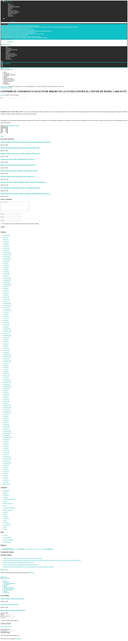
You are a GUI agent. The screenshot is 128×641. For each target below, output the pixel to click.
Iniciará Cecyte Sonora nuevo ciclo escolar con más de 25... (18, 165)
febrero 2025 (7, 273)
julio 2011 (6, 477)
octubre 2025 (7, 256)
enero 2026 (6, 250)
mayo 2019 (6, 420)
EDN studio (31, 572)
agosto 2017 (6, 465)
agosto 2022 (6, 337)
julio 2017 (6, 467)
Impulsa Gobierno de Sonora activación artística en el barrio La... (21, 153)
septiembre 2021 (7, 360)
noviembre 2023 (7, 305)
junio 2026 (6, 239)
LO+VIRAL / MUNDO (13, 12)
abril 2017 (6, 473)
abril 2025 (6, 269)
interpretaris (16, 549)
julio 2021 (6, 365)
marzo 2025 (6, 271)
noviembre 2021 (7, 356)
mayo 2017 (6, 471)
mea (25, 549)
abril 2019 (6, 422)
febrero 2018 (7, 452)
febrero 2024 (7, 299)
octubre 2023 (7, 307)
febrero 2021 (7, 375)
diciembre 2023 (7, 303)
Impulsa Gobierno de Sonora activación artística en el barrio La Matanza (18, 29)
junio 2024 (6, 290)
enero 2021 (6, 377)
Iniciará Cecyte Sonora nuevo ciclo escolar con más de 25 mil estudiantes (18, 32)
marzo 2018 (6, 450)
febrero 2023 (7, 324)
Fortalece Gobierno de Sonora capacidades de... (12, 598)
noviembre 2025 (7, 254)
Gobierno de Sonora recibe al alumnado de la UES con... (18, 159)
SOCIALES (11, 16)
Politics (5, 86)
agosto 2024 (6, 286)
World (5, 529)
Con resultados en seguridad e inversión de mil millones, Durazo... (21, 188)
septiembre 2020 (7, 386)
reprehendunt (38, 549)
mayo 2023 (6, 318)
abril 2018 (6, 448)
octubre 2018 (7, 435)
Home (2, 86)
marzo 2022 (6, 348)
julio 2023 (6, 314)
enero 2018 (6, 454)
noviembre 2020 (7, 382)
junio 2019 (6, 418)
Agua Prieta (10, 5)
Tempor (45, 549)
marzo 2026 (6, 246)
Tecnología (10, 8)
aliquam (2, 549)
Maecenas (21, 549)
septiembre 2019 (7, 412)
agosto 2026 (6, 235)
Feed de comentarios (8, 539)
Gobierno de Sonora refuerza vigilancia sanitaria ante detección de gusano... (24, 182)
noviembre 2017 (7, 458)
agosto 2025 (6, 261)
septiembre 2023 (7, 309)
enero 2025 (6, 275)
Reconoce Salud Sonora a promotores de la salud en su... (18, 176)
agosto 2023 (6, 312)
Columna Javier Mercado (14, 6)
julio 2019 (6, 416)
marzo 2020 (6, 399)
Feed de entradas (7, 537)
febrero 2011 (6, 480)
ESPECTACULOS (12, 10)
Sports (5, 520)
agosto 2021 (6, 363)
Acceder (5, 535)
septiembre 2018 (7, 437)
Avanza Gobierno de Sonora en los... (10, 604)
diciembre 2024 (7, 278)
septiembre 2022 (7, 335)
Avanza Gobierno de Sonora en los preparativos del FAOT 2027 (16, 28)
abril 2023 (6, 320)
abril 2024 (6, 294)
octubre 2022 (7, 333)
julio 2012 (6, 475)
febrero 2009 (7, 484)
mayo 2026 (6, 241)
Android (5, 492)
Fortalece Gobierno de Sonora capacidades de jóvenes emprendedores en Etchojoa (20, 25)
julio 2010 (6, 482)
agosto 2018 (6, 439)
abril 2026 (6, 243)
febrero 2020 (7, 401)
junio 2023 (6, 316)
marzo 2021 (6, 373)
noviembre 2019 (7, 407)
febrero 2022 (7, 350)
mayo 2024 (6, 292)
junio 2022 (6, 341)
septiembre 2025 (7, 258)
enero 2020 (6, 403)
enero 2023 (6, 326)
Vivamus (50, 549)
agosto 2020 (6, 388)
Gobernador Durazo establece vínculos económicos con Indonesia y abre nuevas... (25, 193)
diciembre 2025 (7, 252)
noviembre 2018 (7, 433)
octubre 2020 (7, 384)
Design (5, 501)
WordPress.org (7, 542)
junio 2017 (6, 469)
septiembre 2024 (7, 284)
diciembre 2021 (7, 354)
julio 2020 (6, 390)
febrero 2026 (7, 248)
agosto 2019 (6, 414)
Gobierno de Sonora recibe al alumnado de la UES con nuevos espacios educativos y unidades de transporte (26, 31)
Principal (6, 516)
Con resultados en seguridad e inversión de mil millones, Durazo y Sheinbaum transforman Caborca (24, 37)
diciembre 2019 (7, 405)
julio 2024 (6, 288)
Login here (18, 638)
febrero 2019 (7, 426)
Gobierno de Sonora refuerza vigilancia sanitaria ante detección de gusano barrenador (21, 36)
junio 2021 (6, 367)
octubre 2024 (7, 282)
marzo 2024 (6, 297)
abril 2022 (6, 346)
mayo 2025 (6, 267)
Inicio (9, 4)
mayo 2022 (6, 343)
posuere (30, 549)
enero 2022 (6, 352)
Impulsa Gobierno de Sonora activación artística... (13, 610)
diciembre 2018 (7, 431)
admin (3, 95)
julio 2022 (6, 339)
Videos (9, 9)
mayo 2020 (6, 395)
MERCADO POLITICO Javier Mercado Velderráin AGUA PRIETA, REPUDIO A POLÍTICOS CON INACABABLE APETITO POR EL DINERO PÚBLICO (39, 27)
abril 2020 (6, 397)
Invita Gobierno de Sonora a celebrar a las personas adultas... (19, 170)
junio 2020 (6, 392)
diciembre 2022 (7, 329)
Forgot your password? (6, 626)
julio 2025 (6, 263)
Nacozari (10, 14)
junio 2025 (6, 265)
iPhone (5, 505)
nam (27, 549)
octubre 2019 (7, 409)
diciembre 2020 (7, 380)
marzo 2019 (6, 424)
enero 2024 (6, 301)
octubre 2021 (7, 358)
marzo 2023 (6, 322)
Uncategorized (7, 524)
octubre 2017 (7, 460)
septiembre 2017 (7, 463)
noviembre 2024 (7, 280)
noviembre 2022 (7, 331)
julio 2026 (6, 237)
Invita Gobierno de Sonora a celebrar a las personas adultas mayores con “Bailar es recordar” (22, 33)
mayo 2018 (6, 446)
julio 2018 (6, 441)
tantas (42, 549)
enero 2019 (6, 429)
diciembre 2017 (7, 456)
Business (6, 497)
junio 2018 (6, 443)
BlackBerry (6, 495)
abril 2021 (6, 371)
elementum (8, 548)
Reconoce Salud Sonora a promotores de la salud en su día (14, 35)
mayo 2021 (6, 369)
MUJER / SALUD (12, 13)
